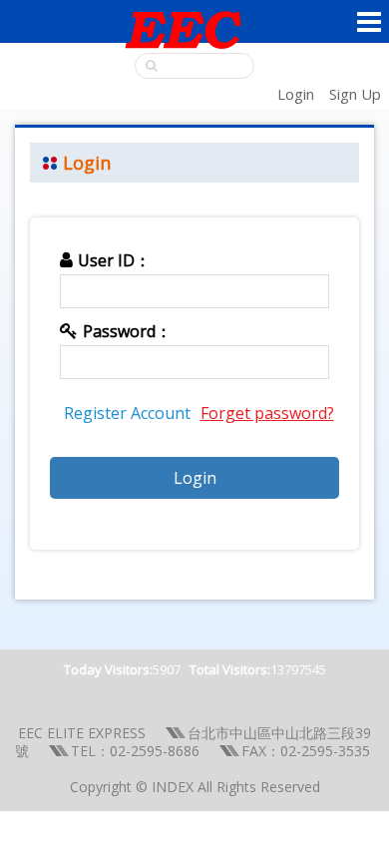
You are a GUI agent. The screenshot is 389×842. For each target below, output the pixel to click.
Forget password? (267, 413)
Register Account (127, 413)
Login (295, 94)
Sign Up (355, 94)
